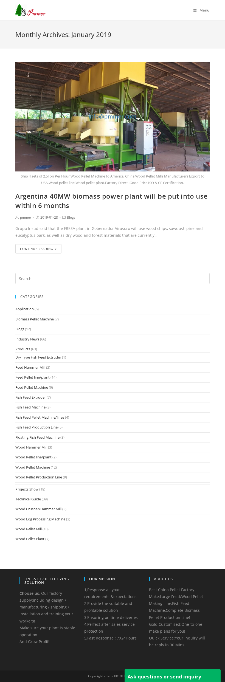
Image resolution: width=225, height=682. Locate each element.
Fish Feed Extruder (30, 397)
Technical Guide (28, 499)
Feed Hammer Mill (30, 367)
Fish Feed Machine (30, 407)
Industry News (27, 339)
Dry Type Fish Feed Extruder (38, 357)
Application (24, 308)
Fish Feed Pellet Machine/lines (39, 417)
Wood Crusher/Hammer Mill (38, 508)
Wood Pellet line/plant (33, 457)
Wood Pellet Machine (32, 467)
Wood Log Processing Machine (40, 519)
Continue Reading (36, 249)
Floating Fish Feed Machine (37, 437)
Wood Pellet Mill (28, 528)
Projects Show (26, 489)
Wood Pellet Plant (29, 538)
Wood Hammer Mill (31, 447)
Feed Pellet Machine (31, 387)
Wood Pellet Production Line (38, 477)
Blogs (71, 217)
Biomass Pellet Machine (34, 319)
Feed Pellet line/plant (32, 377)
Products (22, 348)
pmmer (25, 217)
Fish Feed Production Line (36, 427)
